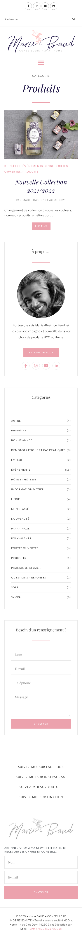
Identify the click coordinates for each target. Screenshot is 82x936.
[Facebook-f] (28, 6)
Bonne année (21, 440)
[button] (41, 63)
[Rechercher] (73, 19)
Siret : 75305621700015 (46, 928)
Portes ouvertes (24, 548)
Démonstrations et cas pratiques (38, 450)
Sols (14, 587)
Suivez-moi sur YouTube (41, 787)
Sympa (16, 597)
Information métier (27, 489)
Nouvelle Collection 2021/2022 (41, 186)
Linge (49, 166)
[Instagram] (36, 6)
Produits (30, 171)
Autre (16, 420)
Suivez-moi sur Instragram (41, 777)
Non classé (20, 508)
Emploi (16, 459)
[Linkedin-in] (56, 366)
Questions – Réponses (28, 577)
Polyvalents (21, 538)
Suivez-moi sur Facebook (41, 767)
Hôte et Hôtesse (24, 479)
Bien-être (12, 166)
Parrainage (20, 528)
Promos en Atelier (26, 567)
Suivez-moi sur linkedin (41, 797)
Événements (33, 166)
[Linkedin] (54, 6)
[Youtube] (45, 6)
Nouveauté (20, 518)
